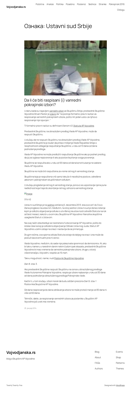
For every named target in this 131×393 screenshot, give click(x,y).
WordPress (120, 385)
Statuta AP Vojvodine (83, 125)
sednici (50, 204)
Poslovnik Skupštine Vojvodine (69, 258)
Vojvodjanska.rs (16, 7)
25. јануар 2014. (30, 308)
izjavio (53, 113)
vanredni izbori (56, 110)
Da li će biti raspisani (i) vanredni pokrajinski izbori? (52, 102)
